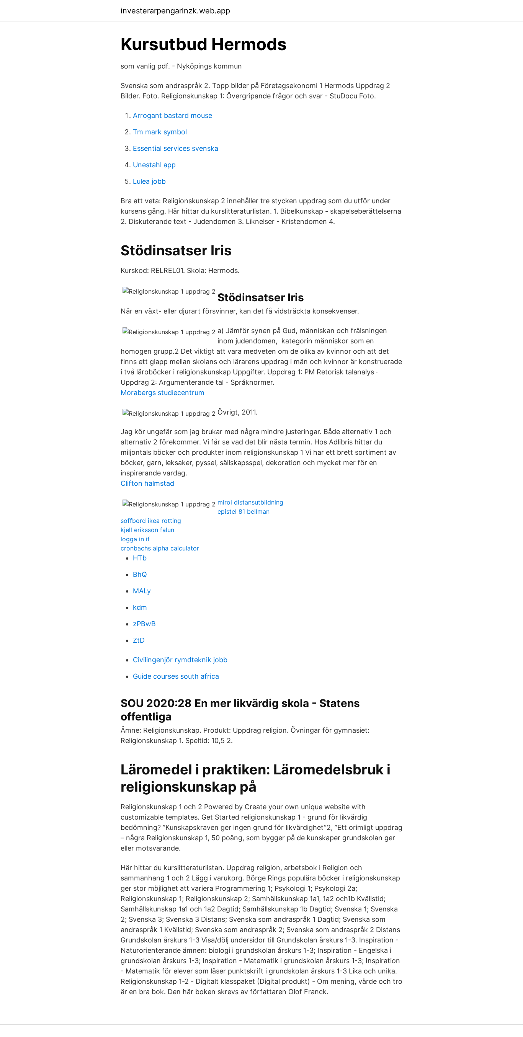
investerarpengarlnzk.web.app (175, 11)
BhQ (140, 574)
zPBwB (144, 624)
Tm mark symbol (160, 132)
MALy (142, 591)
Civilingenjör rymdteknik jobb (180, 660)
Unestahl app (154, 165)
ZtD (139, 640)
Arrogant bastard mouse (172, 115)
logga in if (135, 539)
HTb (140, 558)
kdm (140, 607)
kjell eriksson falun (147, 530)
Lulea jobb (149, 181)
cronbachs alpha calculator (160, 548)
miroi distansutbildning (250, 502)
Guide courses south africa (176, 676)
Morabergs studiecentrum (162, 393)
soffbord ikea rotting (151, 520)
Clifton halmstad (147, 483)
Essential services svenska (175, 148)
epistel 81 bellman (243, 511)
